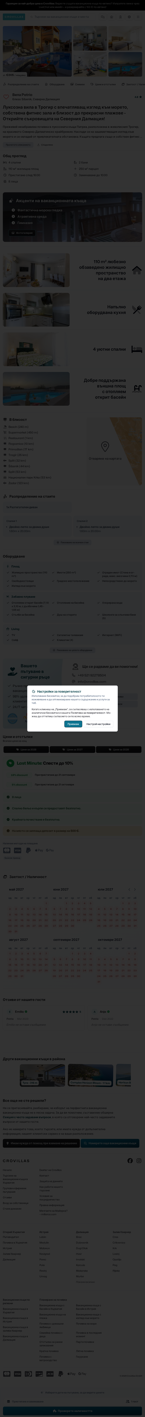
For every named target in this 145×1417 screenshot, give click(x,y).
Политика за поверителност (88, 712)
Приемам (73, 723)
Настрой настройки (98, 723)
